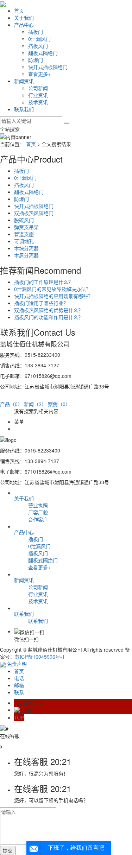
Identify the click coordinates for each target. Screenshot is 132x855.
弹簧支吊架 (26, 226)
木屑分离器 (26, 255)
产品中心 (24, 24)
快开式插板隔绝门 (48, 66)
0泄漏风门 (39, 38)
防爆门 (35, 59)
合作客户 (38, 519)
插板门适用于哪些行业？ (41, 302)
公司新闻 (38, 87)
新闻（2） (35, 403)
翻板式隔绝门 (43, 52)
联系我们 (24, 109)
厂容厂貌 (38, 512)
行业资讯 (38, 95)
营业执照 (38, 505)
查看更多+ (39, 73)
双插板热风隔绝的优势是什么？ (48, 310)
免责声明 (17, 663)
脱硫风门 (24, 219)
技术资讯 (38, 102)
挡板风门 (38, 45)
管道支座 (24, 234)
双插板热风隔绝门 (34, 212)
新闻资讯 (24, 80)
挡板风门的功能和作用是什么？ (48, 317)
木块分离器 (26, 248)
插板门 (35, 31)
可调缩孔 (24, 241)
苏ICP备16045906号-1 (40, 656)
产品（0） (11, 403)
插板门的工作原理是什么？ (43, 281)
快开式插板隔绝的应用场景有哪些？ (53, 295)
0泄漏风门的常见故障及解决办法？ (52, 288)
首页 (19, 10)
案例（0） (59, 403)
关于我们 (24, 17)
